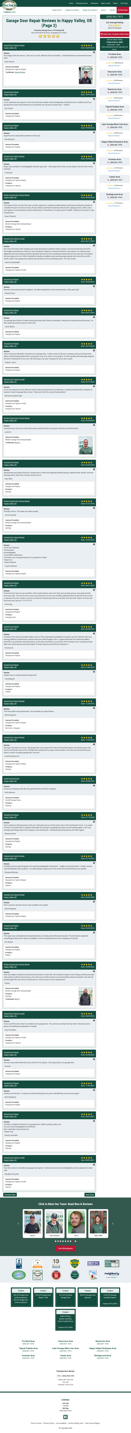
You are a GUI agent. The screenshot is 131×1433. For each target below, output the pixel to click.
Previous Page (10, 1195)
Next (112, 1223)
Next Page (90, 1195)
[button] (115, 64)
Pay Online (124, 3)
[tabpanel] (33, 1223)
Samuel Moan (20, 72)
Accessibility (61, 1423)
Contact (112, 10)
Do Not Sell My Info (75, 1423)
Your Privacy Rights (92, 1423)
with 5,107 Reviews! (114, 28)
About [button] (103, 10)
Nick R (17, 999)
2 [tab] (58, 1241)
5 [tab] (65, 1241)
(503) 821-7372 (116, 57)
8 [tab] (73, 1241)
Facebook (65, 1417)
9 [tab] (75, 1241)
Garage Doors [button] (57, 10)
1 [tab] (55, 1241)
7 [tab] (70, 1241)
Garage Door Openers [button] (90, 10)
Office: (65, 1376)
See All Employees (65, 1248)
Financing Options (82, 3)
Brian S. (18, 443)
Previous (18, 1223)
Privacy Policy (48, 1423)
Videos (115, 3)
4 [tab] (63, 1241)
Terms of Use (36, 1423)
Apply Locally (105, 3)
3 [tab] (60, 1241)
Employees (94, 3)
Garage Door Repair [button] (72, 10)
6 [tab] (68, 1241)
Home (71, 3)
